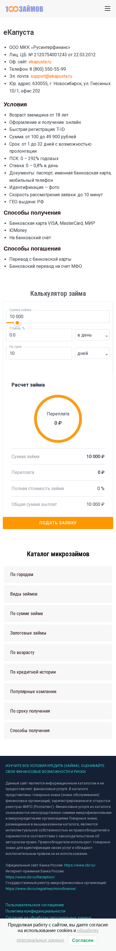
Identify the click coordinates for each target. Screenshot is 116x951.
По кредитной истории (33, 672)
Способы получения (30, 730)
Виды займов (23, 594)
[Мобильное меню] (107, 8)
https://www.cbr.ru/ (79, 865)
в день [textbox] (84, 335)
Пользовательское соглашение (35, 905)
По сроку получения (30, 711)
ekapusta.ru (40, 61)
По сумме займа (26, 613)
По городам (21, 574)
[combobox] (92, 334)
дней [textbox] (82, 353)
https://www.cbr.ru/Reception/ (30, 877)
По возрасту (22, 652)
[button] (58, 574)
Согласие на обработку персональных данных (49, 917)
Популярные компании (33, 691)
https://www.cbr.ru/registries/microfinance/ (41, 889)
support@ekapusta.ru (51, 76)
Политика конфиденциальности (35, 911)
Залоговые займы (28, 633)
